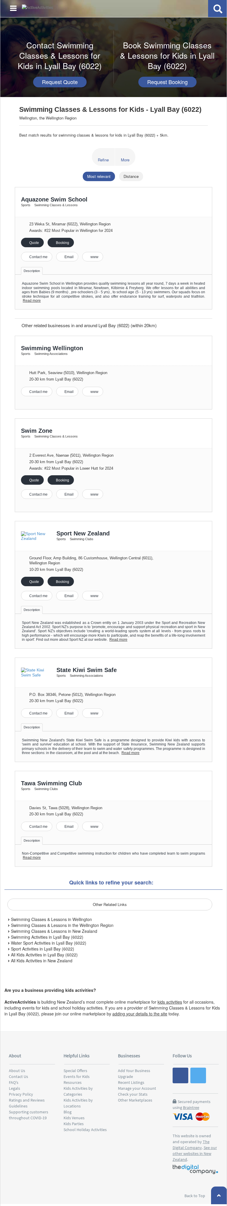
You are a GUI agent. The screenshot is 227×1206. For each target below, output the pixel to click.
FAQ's (13, 1082)
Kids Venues (74, 1117)
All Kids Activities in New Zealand (41, 961)
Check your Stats (132, 1094)
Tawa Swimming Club (51, 783)
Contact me (38, 257)
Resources (73, 1082)
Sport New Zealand (83, 533)
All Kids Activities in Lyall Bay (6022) (44, 955)
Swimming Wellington (52, 348)
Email (69, 257)
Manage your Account (137, 1088)
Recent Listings (131, 1082)
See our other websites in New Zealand (195, 1153)
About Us (17, 1070)
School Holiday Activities (85, 1129)
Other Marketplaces (135, 1100)
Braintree (191, 1107)
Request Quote (60, 82)
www (94, 257)
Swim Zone (36, 430)
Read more (32, 301)
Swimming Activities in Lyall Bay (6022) (46, 937)
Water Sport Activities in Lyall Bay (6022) (48, 943)
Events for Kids (77, 1076)
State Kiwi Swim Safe (86, 670)
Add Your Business (134, 1070)
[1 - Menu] (14, 9)
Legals (14, 1088)
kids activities (170, 1002)
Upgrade (125, 1076)
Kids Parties (74, 1123)
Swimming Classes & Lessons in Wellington (51, 919)
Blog (68, 1112)
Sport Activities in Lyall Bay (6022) (42, 949)
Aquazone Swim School (54, 199)
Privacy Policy (21, 1094)
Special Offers (75, 1070)
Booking (62, 243)
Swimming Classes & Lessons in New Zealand (53, 931)
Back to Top (195, 1195)
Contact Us (18, 1076)
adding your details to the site (139, 1014)
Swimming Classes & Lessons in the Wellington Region (62, 925)
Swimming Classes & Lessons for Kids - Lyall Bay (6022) (110, 109)
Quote (33, 243)
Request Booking (167, 82)
